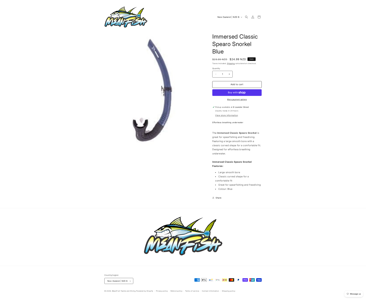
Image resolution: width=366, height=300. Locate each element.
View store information (226, 115)
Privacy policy (162, 291)
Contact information (210, 291)
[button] (246, 17)
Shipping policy (228, 291)
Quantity (216, 68)
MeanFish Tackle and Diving (124, 291)
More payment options (237, 99)
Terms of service (192, 291)
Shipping (231, 63)
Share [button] (218, 198)
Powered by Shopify (144, 291)
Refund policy (176, 291)
